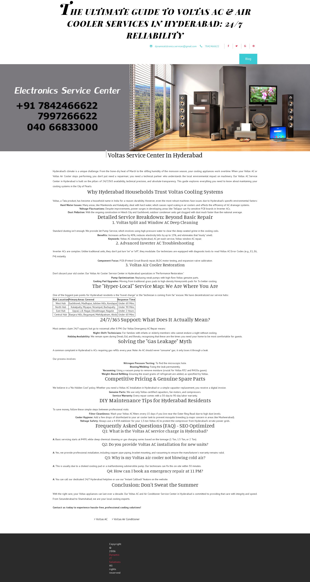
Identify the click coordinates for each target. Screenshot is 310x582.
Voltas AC (101, 519)
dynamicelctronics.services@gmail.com (176, 46)
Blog (248, 59)
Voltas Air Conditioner (126, 519)
